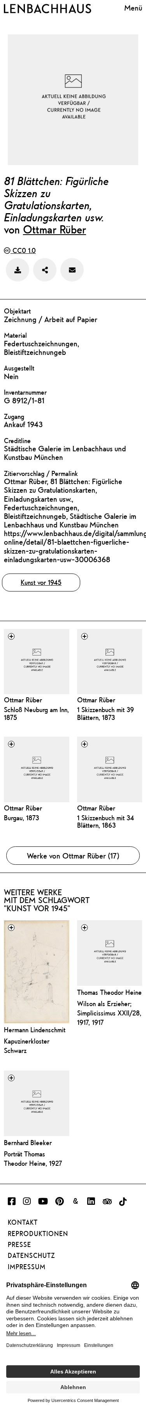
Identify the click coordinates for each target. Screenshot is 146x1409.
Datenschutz (31, 1255)
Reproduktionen (38, 1233)
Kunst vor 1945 (41, 582)
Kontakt (23, 1222)
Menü (133, 7)
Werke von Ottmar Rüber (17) (73, 855)
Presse (19, 1244)
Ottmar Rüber (54, 229)
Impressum (27, 1266)
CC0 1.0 (23, 250)
